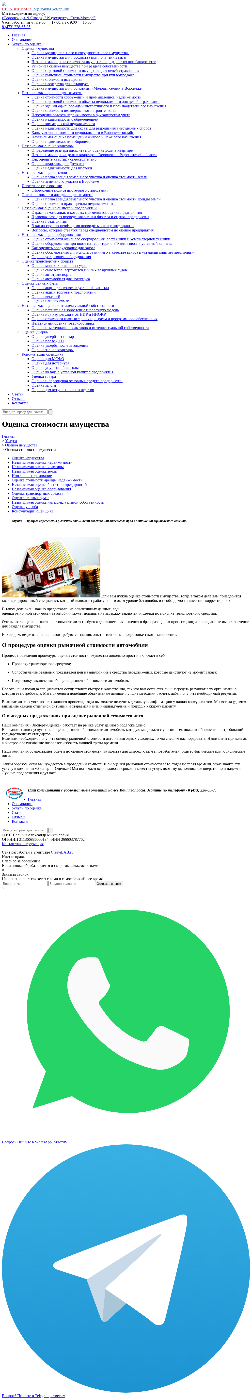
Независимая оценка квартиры (48, 146)
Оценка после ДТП (48, 341)
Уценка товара (44, 376)
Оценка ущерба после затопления (60, 345)
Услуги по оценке (27, 44)
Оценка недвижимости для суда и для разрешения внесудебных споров (91, 128)
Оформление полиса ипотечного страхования (70, 190)
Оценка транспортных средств (47, 261)
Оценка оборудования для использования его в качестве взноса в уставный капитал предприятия (113, 252)
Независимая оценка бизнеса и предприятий (59, 208)
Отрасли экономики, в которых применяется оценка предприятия (87, 212)
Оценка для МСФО (48, 359)
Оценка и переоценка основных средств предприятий (77, 381)
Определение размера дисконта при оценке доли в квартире (82, 150)
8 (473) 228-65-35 (16, 27)
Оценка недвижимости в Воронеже (61, 141)
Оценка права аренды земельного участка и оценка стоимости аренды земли (96, 199)
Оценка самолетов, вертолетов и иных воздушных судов (79, 270)
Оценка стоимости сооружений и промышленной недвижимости (87, 97)
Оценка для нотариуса (50, 363)
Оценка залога (44, 385)
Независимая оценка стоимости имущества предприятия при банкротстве (94, 62)
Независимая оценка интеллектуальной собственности (68, 305)
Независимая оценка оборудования (51, 234)
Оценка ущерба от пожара (54, 336)
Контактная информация (23, 844)
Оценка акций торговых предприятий (64, 292)
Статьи (18, 394)
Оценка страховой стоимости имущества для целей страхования (86, 70)
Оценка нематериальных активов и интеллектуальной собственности (90, 328)
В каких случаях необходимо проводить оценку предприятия (83, 226)
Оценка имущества (38, 48)
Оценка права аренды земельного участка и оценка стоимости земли (89, 177)
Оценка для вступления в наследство (63, 390)
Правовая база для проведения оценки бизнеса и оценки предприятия (90, 217)
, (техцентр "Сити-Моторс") (49, 18)
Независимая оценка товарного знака (63, 323)
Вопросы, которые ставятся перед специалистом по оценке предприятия (93, 230)
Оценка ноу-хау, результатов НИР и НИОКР (69, 314)
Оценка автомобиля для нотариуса (61, 279)
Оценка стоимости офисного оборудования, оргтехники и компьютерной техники (101, 239)
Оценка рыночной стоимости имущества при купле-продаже (83, 75)
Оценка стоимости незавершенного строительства (74, 110)
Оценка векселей (46, 297)
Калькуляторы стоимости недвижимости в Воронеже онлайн (83, 133)
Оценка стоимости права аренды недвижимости (72, 203)
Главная (18, 35)
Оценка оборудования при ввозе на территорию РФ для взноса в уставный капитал (102, 243)
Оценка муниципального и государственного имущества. (80, 53)
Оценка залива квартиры (53, 350)
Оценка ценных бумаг (40, 283)
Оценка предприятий (49, 221)
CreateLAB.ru (62, 852)
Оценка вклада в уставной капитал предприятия (72, 372)
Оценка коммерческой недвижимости (63, 124)
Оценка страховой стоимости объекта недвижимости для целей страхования (96, 101)
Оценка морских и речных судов (59, 266)
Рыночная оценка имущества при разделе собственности (79, 66)
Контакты (20, 403)
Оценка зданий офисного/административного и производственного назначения (99, 106)
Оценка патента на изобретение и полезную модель (75, 310)
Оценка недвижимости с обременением (65, 119)
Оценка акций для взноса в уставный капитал (70, 288)
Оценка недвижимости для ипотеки (62, 168)
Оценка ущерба (35, 332)
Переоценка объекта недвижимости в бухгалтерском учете (81, 115)
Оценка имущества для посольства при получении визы (79, 57)
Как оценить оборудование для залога (63, 248)
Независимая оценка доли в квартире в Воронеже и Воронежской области (94, 155)
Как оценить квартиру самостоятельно (64, 159)
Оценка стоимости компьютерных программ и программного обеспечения (95, 319)
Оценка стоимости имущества (57, 79)
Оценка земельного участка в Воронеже (65, 181)
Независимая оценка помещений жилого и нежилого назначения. (87, 137)
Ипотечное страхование (42, 186)
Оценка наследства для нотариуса (60, 84)
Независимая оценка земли (44, 172)
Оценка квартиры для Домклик (58, 164)
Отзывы (18, 398)
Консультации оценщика (42, 354)
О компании (22, 39)
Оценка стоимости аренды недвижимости (57, 195)
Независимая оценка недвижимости (52, 93)
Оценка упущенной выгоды (55, 367)
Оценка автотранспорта (52, 274)
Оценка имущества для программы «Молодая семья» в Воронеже (87, 88)
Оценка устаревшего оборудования (61, 257)
